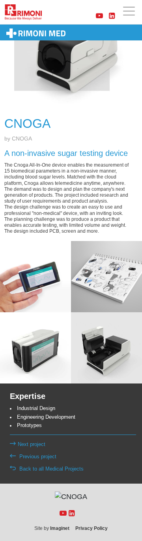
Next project (31, 444)
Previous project (37, 456)
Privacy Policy (91, 528)
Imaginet (59, 528)
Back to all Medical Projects (51, 469)
